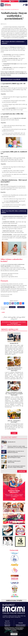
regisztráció (12, 307)
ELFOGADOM (14, 634)
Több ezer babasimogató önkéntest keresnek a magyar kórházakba (16, 466)
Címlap (2, 9)
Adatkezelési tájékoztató (7, 625)
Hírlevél (3, 1)
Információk (7, 9)
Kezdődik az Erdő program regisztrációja (13, 461)
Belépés (12, 1)
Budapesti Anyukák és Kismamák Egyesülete (21, 625)
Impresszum (7, 622)
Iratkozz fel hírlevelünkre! (14, 324)
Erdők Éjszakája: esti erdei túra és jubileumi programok (15, 452)
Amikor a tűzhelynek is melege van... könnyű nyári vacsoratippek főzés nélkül (14, 394)
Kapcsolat (7, 621)
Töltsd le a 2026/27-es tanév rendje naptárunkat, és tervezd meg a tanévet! (17, 447)
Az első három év (15, 9)
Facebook (26, 5)
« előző (3, 312)
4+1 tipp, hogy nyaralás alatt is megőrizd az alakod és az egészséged (14, 369)
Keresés (24, 5)
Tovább (14, 433)
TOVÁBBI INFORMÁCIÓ (14, 631)
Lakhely (21, 1)
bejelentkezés (21, 307)
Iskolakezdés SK (14, 343)
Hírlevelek (20, 622)
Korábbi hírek (22, 471)
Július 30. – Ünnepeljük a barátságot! (14, 421)
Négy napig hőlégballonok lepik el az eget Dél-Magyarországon (16, 456)
